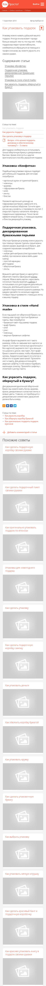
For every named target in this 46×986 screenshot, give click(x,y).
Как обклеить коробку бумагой (22, 722)
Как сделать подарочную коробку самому (19, 646)
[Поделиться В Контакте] (7, 405)
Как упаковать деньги (17, 685)
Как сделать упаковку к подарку (16, 136)
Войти (36, 4)
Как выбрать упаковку (17, 836)
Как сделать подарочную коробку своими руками (19, 448)
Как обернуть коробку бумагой (19, 418)
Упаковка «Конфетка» (15, 66)
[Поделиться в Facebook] (11, 405)
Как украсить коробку (15, 415)
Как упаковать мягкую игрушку (22, 873)
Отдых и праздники (16, 10)
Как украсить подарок (12, 132)
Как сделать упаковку (17, 607)
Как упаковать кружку (17, 759)
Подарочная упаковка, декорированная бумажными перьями (19, 73)
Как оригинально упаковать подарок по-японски (20, 529)
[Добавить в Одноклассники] (3, 405)
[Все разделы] (42, 4)
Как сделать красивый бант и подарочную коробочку (21, 912)
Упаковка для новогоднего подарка (20, 569)
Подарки (28, 10)
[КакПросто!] (10, 4)
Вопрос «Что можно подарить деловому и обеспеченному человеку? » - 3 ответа (21, 143)
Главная (4, 10)
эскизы (34, 276)
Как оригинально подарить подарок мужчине (21, 422)
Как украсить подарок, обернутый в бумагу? (22, 85)
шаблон (31, 282)
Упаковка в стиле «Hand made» (20, 80)
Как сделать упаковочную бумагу (19, 798)
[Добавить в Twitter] (14, 405)
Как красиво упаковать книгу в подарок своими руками (22, 953)
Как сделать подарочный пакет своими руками (22, 489)
